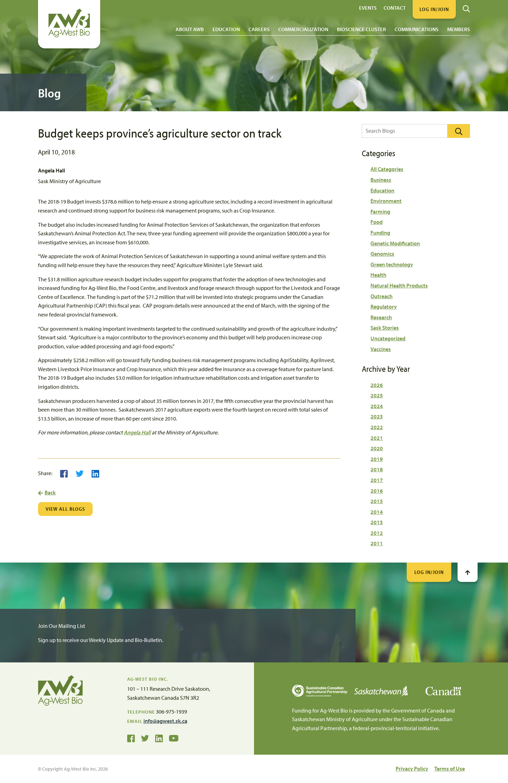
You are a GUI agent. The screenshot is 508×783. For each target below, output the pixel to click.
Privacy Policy (412, 768)
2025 (376, 395)
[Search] (466, 6)
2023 (376, 416)
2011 (376, 543)
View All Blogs (65, 509)
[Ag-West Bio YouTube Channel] (173, 738)
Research (381, 317)
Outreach (381, 296)
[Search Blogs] (459, 131)
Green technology (391, 264)
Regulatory (383, 306)
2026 (376, 384)
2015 (376, 501)
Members (458, 29)
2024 (376, 406)
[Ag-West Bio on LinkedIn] (159, 738)
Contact (395, 7)
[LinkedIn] (95, 473)
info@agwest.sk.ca (165, 720)
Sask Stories (384, 327)
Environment (386, 200)
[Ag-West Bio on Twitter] (145, 738)
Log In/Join (429, 572)
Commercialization (303, 29)
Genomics (382, 253)
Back (50, 492)
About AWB (190, 29)
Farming (380, 211)
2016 (376, 490)
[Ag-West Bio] (69, 35)
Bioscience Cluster (361, 29)
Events (368, 7)
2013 (376, 522)
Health (378, 274)
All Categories (386, 169)
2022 (376, 427)
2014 (376, 511)
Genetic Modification (395, 243)
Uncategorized (387, 338)
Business (380, 179)
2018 (376, 469)
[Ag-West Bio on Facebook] (131, 738)
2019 (376, 458)
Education (226, 29)
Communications (417, 29)
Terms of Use (449, 768)
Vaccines (380, 349)
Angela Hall (137, 432)
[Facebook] (64, 473)
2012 (376, 532)
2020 (376, 448)
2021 (376, 437)
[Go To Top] (468, 572)
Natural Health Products (399, 285)
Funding (380, 232)
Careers (259, 29)
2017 (376, 480)
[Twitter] (80, 473)
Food (376, 221)
